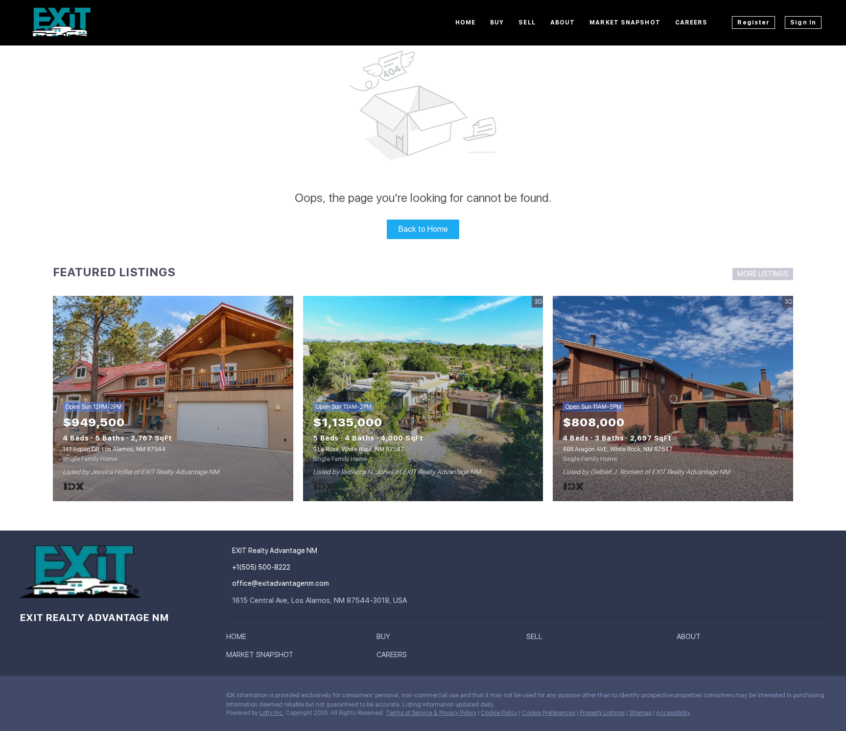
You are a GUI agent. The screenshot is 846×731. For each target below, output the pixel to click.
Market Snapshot (624, 22)
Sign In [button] (803, 22)
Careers (691, 22)
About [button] (562, 22)
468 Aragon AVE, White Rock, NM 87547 (618, 449)
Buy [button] (497, 22)
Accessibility (673, 712)
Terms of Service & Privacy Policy (431, 712)
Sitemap (640, 712)
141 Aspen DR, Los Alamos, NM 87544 (114, 449)
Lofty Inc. (271, 712)
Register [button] (753, 22)
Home (465, 22)
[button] (238, 638)
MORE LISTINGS (762, 274)
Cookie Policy (499, 712)
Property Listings (602, 712)
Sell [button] (526, 22)
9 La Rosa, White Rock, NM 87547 (358, 449)
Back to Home (423, 229)
